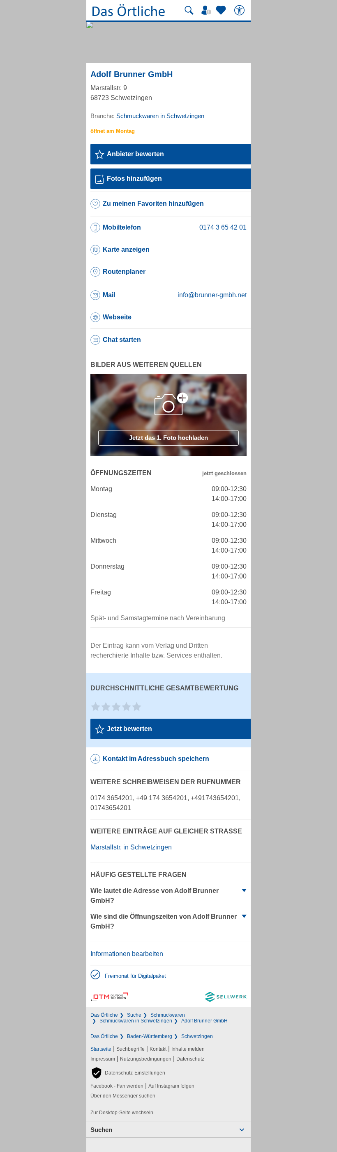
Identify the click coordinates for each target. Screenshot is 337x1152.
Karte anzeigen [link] (126, 249)
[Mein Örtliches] (207, 10)
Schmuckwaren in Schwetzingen (135, 1021)
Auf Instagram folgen (171, 1086)
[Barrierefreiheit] (240, 10)
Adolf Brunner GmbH (204, 1021)
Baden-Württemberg (149, 1036)
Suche (134, 1015)
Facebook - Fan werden (116, 1086)
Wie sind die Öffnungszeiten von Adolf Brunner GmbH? (163, 921)
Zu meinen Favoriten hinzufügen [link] (153, 203)
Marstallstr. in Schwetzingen (131, 847)
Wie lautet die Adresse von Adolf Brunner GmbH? (154, 895)
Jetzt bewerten (129, 728)
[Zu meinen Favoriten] (222, 10)
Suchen (101, 1129)
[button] (127, 1073)
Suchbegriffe (130, 1049)
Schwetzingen (197, 1036)
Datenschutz (190, 1059)
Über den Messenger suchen (122, 1096)
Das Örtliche (104, 1015)
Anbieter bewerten (135, 153)
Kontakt (158, 1049)
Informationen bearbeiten (126, 953)
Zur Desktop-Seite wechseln (121, 1113)
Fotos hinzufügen (134, 178)
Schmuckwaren (167, 1015)
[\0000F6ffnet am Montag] (112, 131)
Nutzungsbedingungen (145, 1059)
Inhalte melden (188, 1049)
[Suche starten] (189, 10)
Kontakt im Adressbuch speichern (156, 758)
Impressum (102, 1059)
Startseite (100, 1049)
